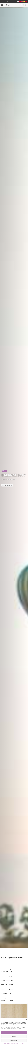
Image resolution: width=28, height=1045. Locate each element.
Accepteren (14, 1032)
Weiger (14, 1036)
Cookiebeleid (6, 1043)
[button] (26, 1019)
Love (5, 471)
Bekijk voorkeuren (14, 1040)
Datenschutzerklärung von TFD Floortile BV (16, 1043)
